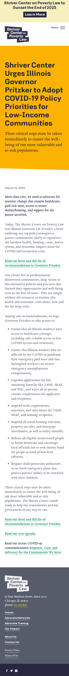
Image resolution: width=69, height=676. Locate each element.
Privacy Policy (12, 650)
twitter (11, 670)
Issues (9, 612)
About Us (10, 636)
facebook (7, 670)
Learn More (35, 14)
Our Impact (12, 628)
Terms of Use (11, 655)
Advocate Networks (17, 617)
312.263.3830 (20, 605)
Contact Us (12, 642)
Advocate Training (17, 623)
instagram (16, 670)
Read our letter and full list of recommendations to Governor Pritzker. (33, 263)
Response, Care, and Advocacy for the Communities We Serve (33, 549)
